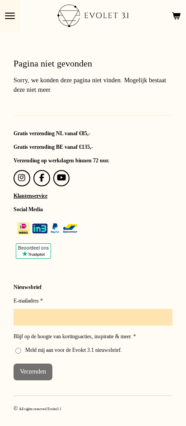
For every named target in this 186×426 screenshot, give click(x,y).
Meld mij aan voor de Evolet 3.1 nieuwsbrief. (73, 350)
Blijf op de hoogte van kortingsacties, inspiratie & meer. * (75, 336)
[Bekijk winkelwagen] (176, 16)
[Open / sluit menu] (10, 16)
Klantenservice (30, 196)
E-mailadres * (28, 301)
